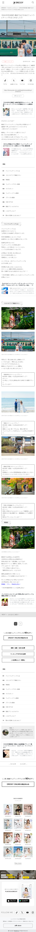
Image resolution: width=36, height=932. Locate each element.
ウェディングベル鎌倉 (12, 193)
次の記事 (23, 764)
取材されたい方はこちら (28, 921)
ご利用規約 (10, 921)
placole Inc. (16, 930)
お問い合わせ (18, 925)
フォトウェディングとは (13, 171)
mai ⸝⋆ (12, 728)
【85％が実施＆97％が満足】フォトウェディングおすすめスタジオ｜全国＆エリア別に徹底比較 (17, 144)
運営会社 (5, 921)
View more (18, 863)
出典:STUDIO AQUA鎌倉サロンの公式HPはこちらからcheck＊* (14, 354)
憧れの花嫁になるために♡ (13, 215)
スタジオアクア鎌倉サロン (13, 175)
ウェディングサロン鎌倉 (13, 184)
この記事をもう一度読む (18, 660)
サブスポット (9, 188)
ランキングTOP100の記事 (18, 654)
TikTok (5, 84)
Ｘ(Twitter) (13, 84)
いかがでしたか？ (11, 211)
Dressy (18, 2)
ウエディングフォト (13, 7)
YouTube (22, 84)
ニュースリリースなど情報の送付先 (18, 918)
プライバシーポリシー (17, 921)
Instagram (31, 84)
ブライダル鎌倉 (10, 197)
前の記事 (12, 764)
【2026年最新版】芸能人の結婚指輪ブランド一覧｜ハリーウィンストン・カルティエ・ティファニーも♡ (18, 745)
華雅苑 (8, 179)
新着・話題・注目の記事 (18, 648)
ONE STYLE (9, 202)
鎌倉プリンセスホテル (12, 206)
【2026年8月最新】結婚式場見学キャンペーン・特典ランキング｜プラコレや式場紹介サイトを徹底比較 (18, 104)
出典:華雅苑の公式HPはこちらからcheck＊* (10, 551)
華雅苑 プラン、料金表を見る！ (11, 584)
